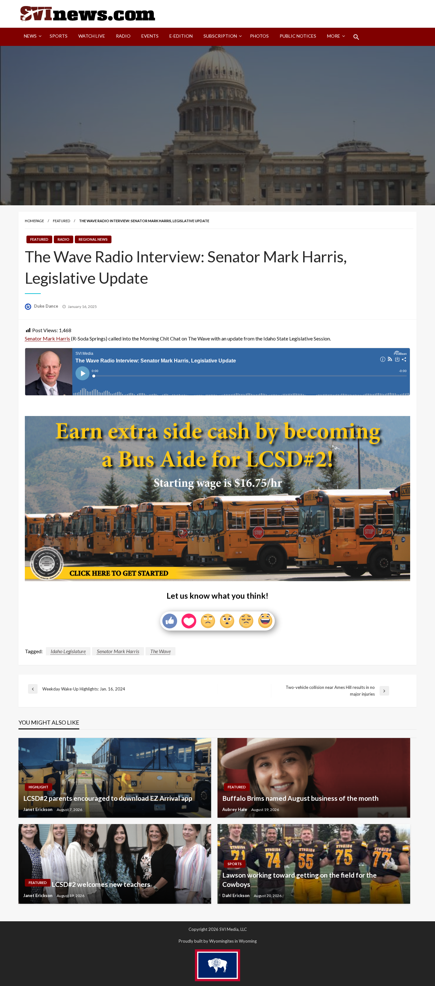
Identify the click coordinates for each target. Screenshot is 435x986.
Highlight (38, 787)
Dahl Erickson (236, 895)
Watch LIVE (91, 36)
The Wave (160, 651)
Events (150, 36)
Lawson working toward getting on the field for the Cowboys (299, 879)
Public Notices (298, 36)
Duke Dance (46, 306)
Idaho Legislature (68, 651)
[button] (356, 37)
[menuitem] (31, 37)
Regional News (93, 239)
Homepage (34, 221)
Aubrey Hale (235, 809)
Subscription (220, 36)
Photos (259, 36)
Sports (59, 36)
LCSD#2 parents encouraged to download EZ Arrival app (107, 798)
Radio (123, 36)
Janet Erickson (38, 809)
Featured (61, 221)
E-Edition (181, 36)
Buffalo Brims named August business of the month (300, 798)
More (333, 36)
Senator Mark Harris (47, 338)
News (30, 36)
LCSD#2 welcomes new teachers (101, 884)
